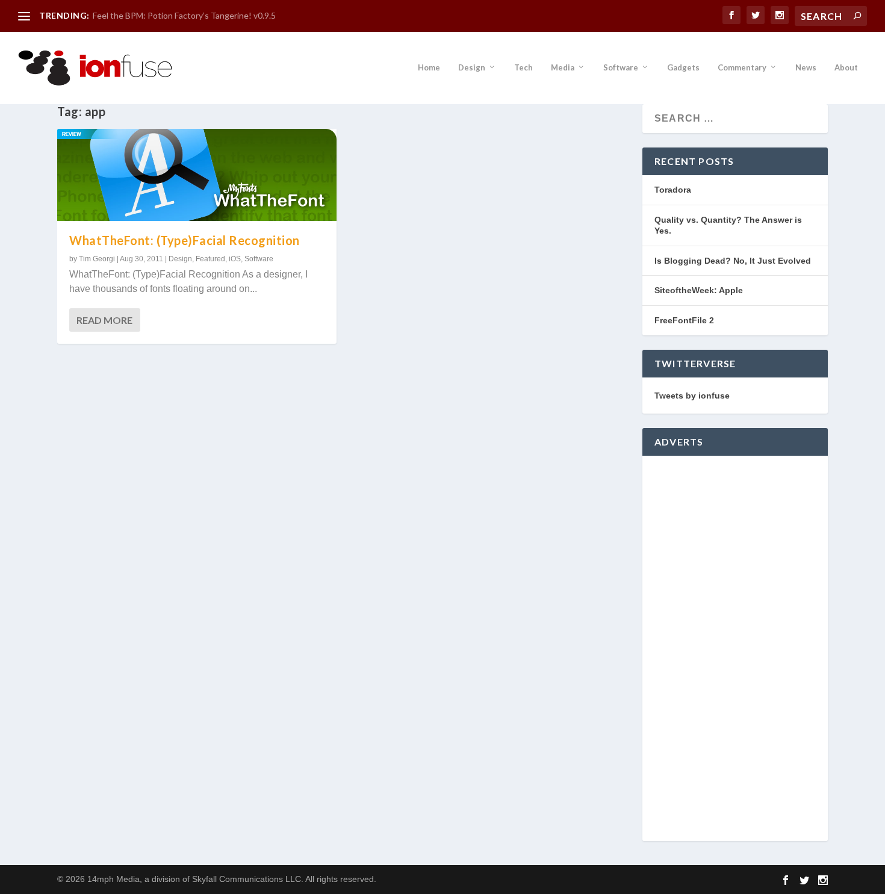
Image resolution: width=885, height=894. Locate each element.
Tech (523, 67)
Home (429, 67)
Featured (210, 259)
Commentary (742, 67)
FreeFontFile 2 (684, 320)
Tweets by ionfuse (692, 395)
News (805, 67)
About (846, 67)
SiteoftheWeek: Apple (698, 290)
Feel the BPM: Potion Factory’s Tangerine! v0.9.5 (184, 15)
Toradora (672, 189)
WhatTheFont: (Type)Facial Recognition (184, 240)
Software (620, 67)
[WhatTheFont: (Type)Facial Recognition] (197, 175)
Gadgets (683, 67)
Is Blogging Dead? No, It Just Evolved (732, 260)
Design (471, 67)
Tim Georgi (97, 259)
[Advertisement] (735, 648)
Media (562, 67)
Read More (104, 320)
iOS (235, 259)
